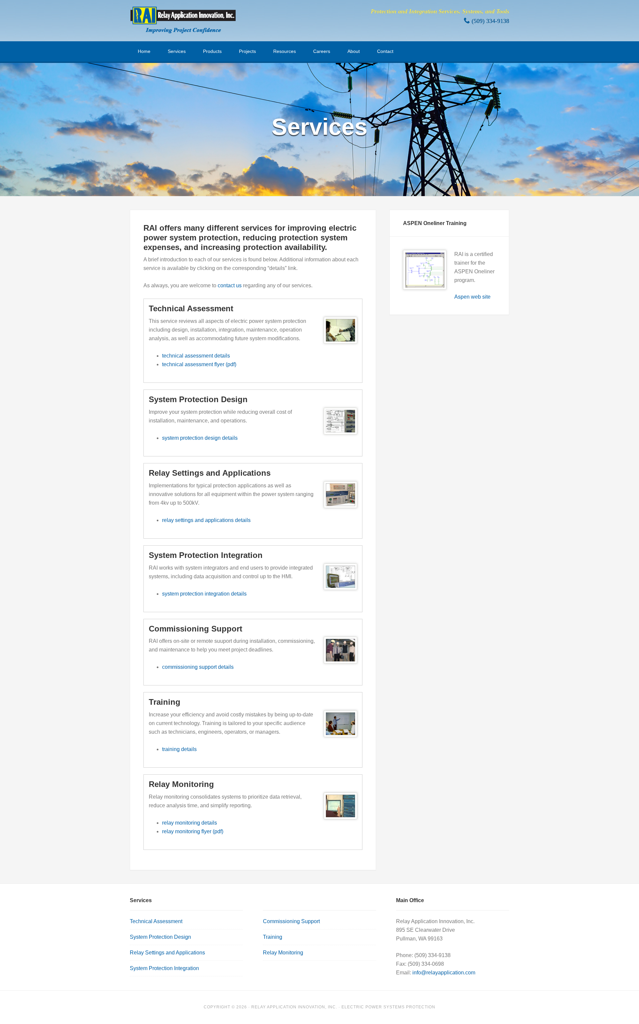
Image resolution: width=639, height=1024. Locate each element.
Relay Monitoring (283, 952)
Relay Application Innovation (183, 20)
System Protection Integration (164, 968)
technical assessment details (196, 356)
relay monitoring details (189, 823)
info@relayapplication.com (443, 972)
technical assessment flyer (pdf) (199, 364)
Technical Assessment (156, 921)
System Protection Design (160, 937)
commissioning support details (198, 667)
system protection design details (200, 438)
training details (179, 749)
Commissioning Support (291, 921)
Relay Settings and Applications (167, 952)
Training (272, 937)
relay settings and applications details (206, 520)
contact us (230, 285)
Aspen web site (472, 297)
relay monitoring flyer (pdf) (192, 831)
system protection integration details (204, 594)
